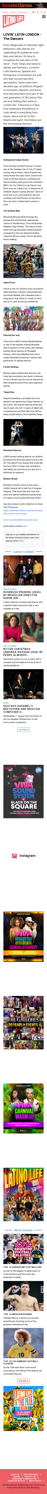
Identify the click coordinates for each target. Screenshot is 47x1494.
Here (21, 541)
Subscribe (23, 12)
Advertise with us (16, 1481)
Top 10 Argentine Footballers (22, 1267)
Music (6, 703)
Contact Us (30, 1477)
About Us (15, 1474)
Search (16, 1477)
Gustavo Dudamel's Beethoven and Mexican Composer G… (21, 708)
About (5, 12)
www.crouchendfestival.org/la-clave (20, 520)
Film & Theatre (10, 589)
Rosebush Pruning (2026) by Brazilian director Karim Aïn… (22, 595)
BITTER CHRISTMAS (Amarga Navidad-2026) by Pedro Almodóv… (23, 652)
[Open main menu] (43, 17)
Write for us (35, 1481)
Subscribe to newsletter (24, 1479)
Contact (13, 12)
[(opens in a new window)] (23, 5)
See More (23, 729)
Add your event (31, 1474)
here (25, 526)
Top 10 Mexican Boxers (17, 1314)
